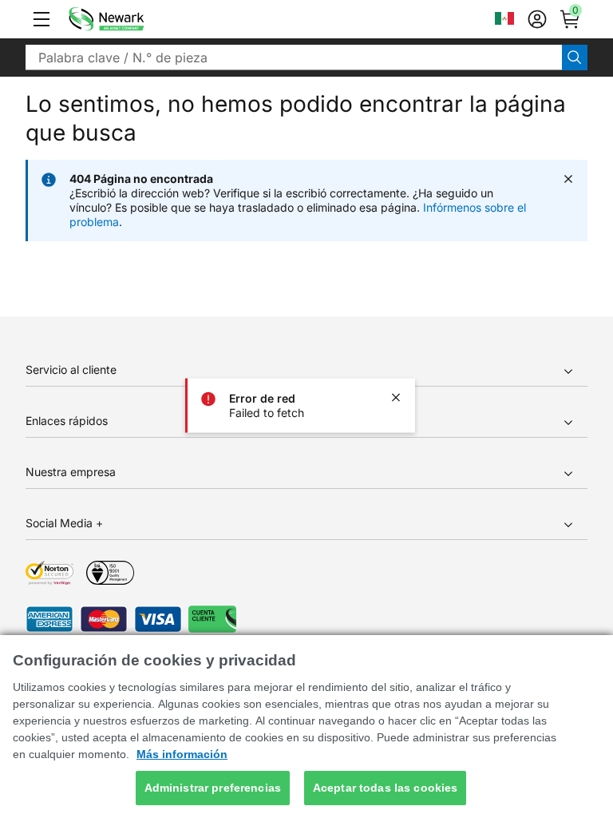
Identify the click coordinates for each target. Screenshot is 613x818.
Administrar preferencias (212, 787)
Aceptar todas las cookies (385, 787)
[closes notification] (396, 398)
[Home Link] (130, 19)
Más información (181, 754)
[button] (41, 19)
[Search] (574, 57)
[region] (306, 726)
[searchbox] (294, 57)
